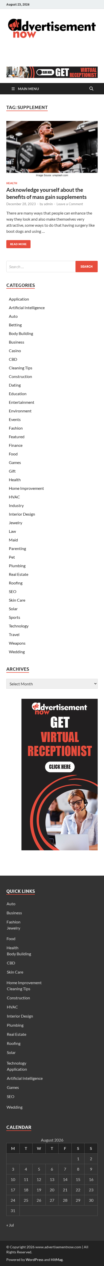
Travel (14, 634)
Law (12, 531)
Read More (16, 243)
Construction (20, 376)
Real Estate (18, 574)
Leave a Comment (70, 204)
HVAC (14, 496)
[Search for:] (52, 266)
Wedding (17, 651)
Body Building (21, 333)
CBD (13, 359)
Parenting (17, 548)
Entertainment (21, 402)
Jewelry (15, 522)
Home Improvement (26, 488)
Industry (16, 505)
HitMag (57, 1259)
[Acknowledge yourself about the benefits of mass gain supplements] (52, 149)
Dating (15, 385)
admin (48, 204)
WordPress (34, 1259)
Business (16, 342)
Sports (14, 617)
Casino (15, 350)
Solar (13, 608)
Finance (15, 445)
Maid (13, 539)
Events (15, 419)
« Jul (10, 1224)
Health (11, 183)
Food (13, 453)
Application (19, 299)
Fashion (16, 428)
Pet (12, 557)
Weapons (17, 643)
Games (15, 462)
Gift (12, 471)
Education (18, 393)
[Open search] (91, 89)
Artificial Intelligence (27, 307)
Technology (19, 625)
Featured (16, 436)
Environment (20, 410)
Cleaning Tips (20, 367)
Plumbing (17, 565)
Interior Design (22, 514)
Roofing (15, 582)
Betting (15, 324)
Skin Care (17, 600)
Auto (13, 316)
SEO (12, 591)
